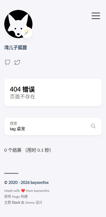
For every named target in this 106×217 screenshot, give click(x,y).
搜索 (13, 123)
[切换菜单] (96, 15)
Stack (16, 202)
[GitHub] (7, 64)
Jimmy (30, 202)
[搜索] (93, 126)
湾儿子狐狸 (15, 47)
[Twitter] (17, 64)
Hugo (16, 196)
